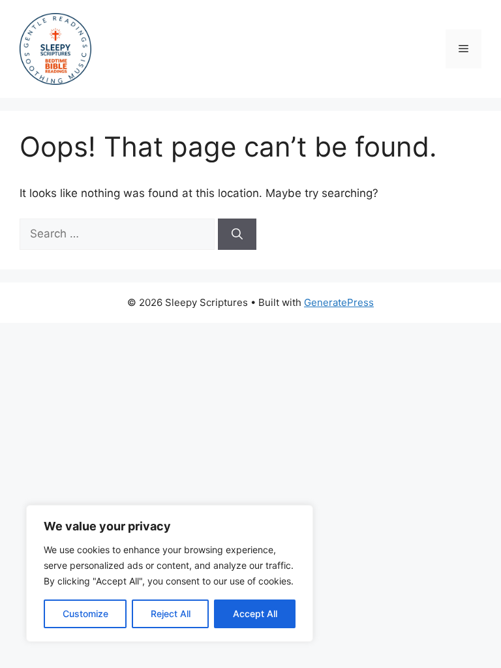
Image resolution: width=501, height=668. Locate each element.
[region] (169, 573)
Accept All (255, 613)
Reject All (170, 613)
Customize (85, 613)
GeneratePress (339, 302)
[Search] (237, 234)
